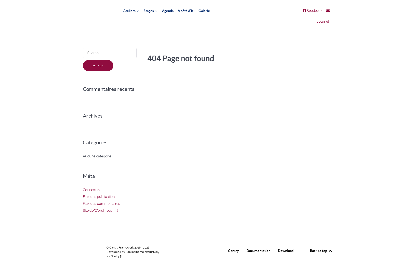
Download (286, 251)
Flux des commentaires (101, 204)
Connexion (91, 190)
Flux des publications (99, 197)
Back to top (319, 251)
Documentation (258, 251)
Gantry (233, 251)
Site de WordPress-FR (100, 210)
